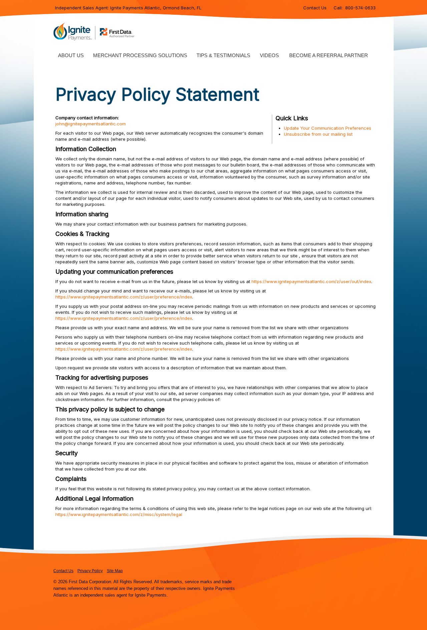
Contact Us (315, 7)
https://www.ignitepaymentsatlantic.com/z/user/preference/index (123, 296)
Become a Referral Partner (328, 55)
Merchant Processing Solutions (140, 55)
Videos (269, 55)
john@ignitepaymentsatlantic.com (90, 123)
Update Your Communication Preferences (327, 128)
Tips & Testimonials (223, 55)
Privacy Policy (90, 571)
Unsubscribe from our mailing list (318, 134)
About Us (71, 55)
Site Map (115, 571)
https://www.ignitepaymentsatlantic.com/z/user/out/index (311, 281)
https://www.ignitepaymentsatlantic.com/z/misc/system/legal (118, 514)
